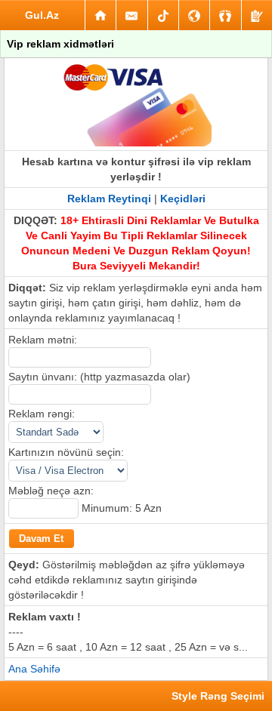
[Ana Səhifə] (100, 15)
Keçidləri (183, 198)
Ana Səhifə (34, 669)
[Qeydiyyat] (257, 15)
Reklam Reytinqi (109, 198)
